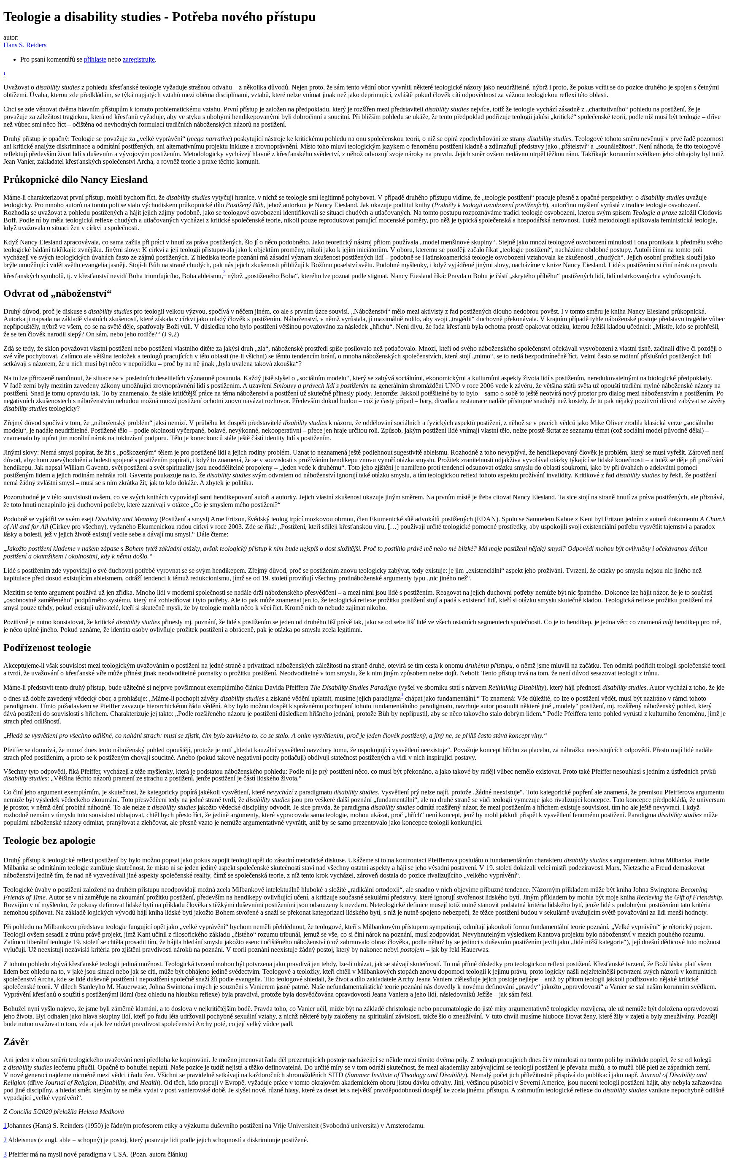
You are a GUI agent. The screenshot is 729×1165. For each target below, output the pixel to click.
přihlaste (95, 59)
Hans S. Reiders (24, 45)
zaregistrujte (139, 59)
